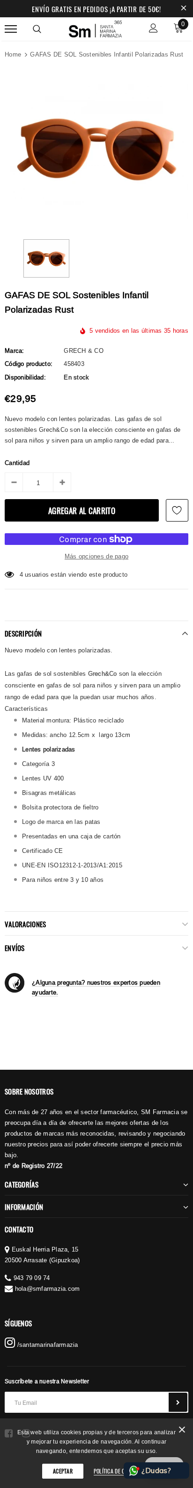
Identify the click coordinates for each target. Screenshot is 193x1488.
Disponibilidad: (25, 377)
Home (13, 54)
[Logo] (95, 28)
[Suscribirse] (178, 1402)
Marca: (14, 350)
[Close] (182, 1431)
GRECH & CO (84, 350)
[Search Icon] (37, 29)
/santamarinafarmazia (46, 1344)
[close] (183, 9)
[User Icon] (153, 29)
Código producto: (28, 363)
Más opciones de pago (96, 556)
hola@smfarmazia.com (47, 1288)
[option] (96, 148)
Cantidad (17, 462)
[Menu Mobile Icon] (11, 29)
